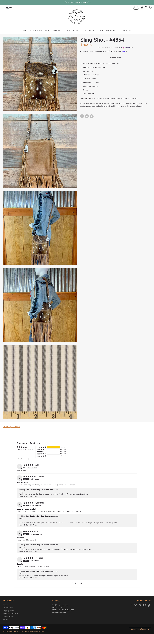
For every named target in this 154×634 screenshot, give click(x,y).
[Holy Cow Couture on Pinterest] (140, 606)
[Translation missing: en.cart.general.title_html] (150, 7)
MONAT (5, 619)
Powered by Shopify (37, 631)
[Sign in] (142, 7)
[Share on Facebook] (82, 116)
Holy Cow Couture (23, 631)
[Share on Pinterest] (92, 116)
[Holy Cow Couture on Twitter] (135, 606)
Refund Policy (8, 608)
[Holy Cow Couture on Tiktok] (149, 606)
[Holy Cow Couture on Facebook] (131, 606)
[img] (28, 465)
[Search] (146, 7)
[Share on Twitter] (87, 116)
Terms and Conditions (10, 614)
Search (5, 605)
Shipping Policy (8, 611)
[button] (115, 47)
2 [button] (75, 583)
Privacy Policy (8, 616)
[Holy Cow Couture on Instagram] (144, 606)
